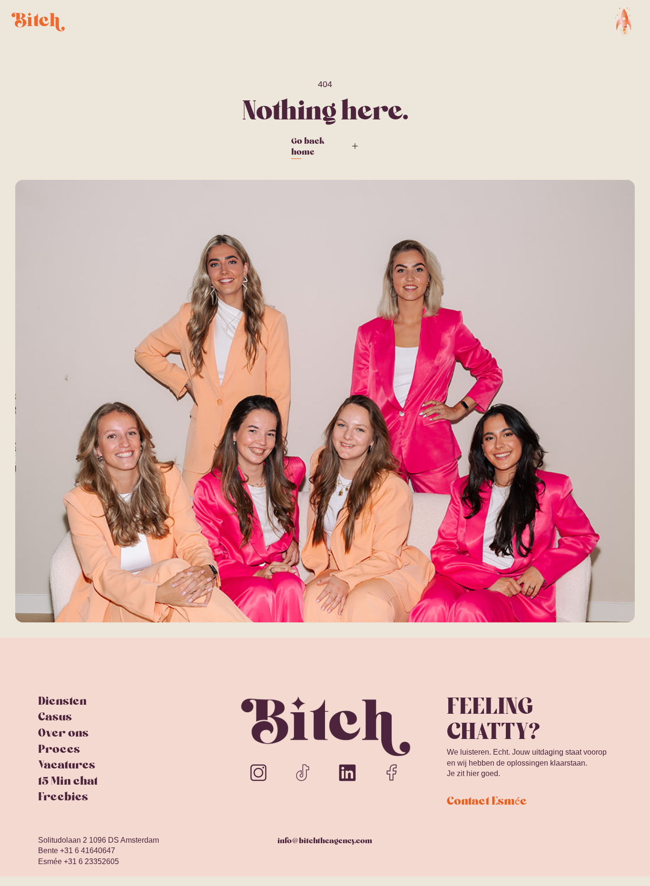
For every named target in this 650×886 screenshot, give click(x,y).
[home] (38, 21)
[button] (623, 21)
